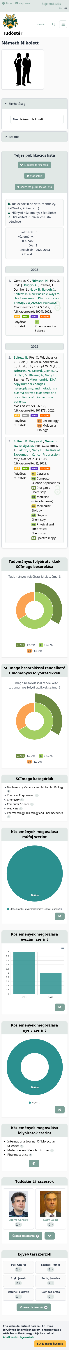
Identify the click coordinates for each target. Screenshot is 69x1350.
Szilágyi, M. (26, 446)
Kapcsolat (24, 3)
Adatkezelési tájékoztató (19, 1337)
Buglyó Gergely (18, 1220)
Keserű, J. (38, 371)
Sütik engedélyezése (50, 1343)
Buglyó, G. (31, 285)
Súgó (8, 3)
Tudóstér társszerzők (36, 165)
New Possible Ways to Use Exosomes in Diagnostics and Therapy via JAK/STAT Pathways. (37, 298)
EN (60, 8)
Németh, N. (40, 281)
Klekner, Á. (36, 375)
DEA (25, 316)
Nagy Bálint (50, 1220)
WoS (34, 316)
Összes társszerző (25, 1236)
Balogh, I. (48, 289)
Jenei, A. (51, 371)
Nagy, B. (35, 289)
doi (17, 316)
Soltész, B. (21, 294)
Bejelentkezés (51, 4)
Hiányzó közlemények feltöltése (33, 213)
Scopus (45, 316)
